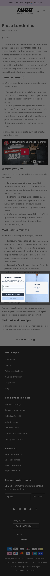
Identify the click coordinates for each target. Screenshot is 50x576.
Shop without (13, 298)
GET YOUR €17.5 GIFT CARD (13, 294)
